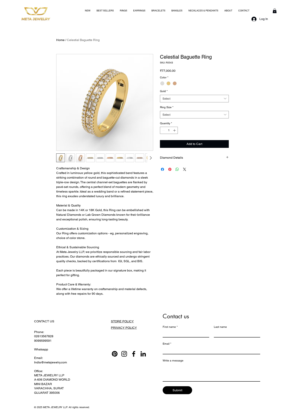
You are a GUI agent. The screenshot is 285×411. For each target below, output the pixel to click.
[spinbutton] (168, 130)
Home (60, 40)
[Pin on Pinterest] (170, 169)
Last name (220, 326)
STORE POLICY (122, 321)
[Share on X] (184, 169)
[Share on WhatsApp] (177, 169)
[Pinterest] (114, 354)
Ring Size (166, 107)
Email (167, 343)
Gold (164, 91)
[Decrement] (163, 130)
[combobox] (194, 98)
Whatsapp (41, 349)
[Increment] (174, 130)
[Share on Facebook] (162, 169)
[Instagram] (124, 354)
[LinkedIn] (143, 354)
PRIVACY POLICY (124, 328)
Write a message (173, 360)
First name (170, 326)
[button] (275, 10)
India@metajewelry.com (50, 362)
